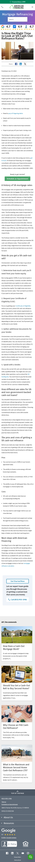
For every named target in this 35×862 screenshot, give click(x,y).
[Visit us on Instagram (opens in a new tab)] (28, 853)
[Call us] (2, 7)
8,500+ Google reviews (8, 837)
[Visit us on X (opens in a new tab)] (17, 853)
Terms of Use (17, 860)
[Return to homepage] (16, 7)
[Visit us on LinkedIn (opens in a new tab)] (12, 853)
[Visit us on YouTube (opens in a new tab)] (23, 853)
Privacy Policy (17, 857)
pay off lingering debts (15, 113)
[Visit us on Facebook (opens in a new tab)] (7, 853)
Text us (3, 802)
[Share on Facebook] (16, 64)
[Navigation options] (32, 7)
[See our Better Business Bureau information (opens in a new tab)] (9, 846)
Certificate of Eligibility (23, 306)
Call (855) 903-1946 (19, 599)
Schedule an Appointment (17, 179)
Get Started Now (18, 581)
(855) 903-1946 (6, 798)
